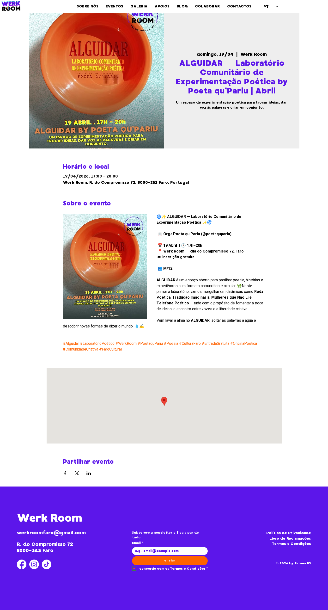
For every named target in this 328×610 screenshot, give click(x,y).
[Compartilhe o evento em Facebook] (65, 473)
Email (137, 543)
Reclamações (298, 538)
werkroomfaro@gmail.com (51, 533)
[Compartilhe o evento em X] (77, 473)
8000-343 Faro (35, 551)
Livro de (277, 538)
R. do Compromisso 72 (45, 544)
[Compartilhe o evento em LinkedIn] (88, 473)
